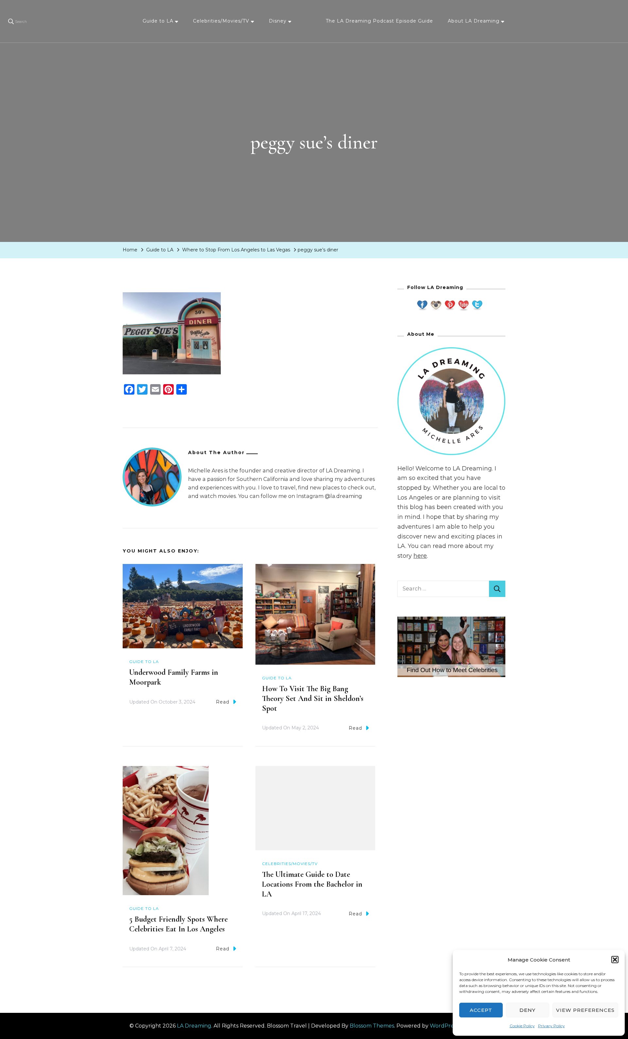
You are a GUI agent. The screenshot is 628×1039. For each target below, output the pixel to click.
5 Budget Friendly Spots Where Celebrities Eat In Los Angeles (178, 924)
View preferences (585, 1010)
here (420, 555)
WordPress (444, 1026)
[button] (615, 959)
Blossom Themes (372, 1026)
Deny (527, 1010)
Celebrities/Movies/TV (221, 21)
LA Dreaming (194, 1026)
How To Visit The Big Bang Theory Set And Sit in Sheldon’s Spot (312, 698)
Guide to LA (158, 21)
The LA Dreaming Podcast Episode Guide (379, 21)
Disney (278, 21)
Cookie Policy (522, 1025)
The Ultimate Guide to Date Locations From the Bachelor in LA (312, 884)
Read (222, 702)
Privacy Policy (551, 1025)
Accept (481, 1010)
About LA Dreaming (473, 21)
